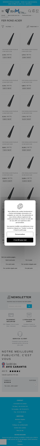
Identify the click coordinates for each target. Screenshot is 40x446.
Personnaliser (20, 234)
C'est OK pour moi (20, 240)
